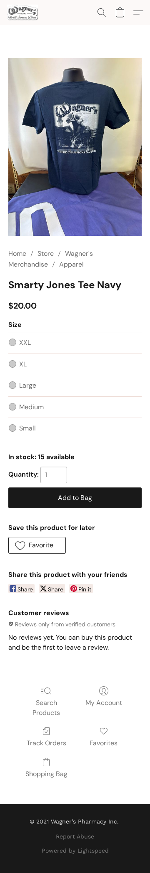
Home (17, 253)
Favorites (104, 743)
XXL (25, 342)
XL (23, 364)
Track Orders (46, 743)
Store (46, 253)
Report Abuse (75, 836)
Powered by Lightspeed (75, 850)
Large (27, 385)
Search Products (46, 707)
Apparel (71, 264)
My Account (103, 702)
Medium (31, 407)
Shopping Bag (46, 773)
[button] (23, 12)
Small (27, 428)
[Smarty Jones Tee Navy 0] (75, 147)
